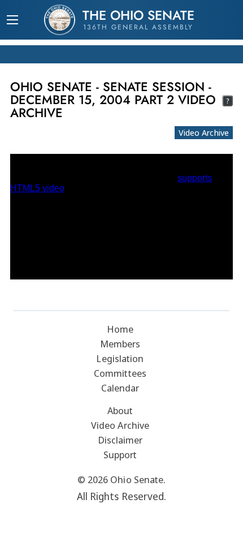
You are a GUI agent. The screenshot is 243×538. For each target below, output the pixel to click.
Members (120, 343)
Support (120, 454)
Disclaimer (120, 439)
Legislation (120, 358)
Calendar (120, 387)
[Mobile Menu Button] (12, 21)
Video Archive (204, 132)
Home (120, 328)
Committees (120, 373)
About (120, 410)
